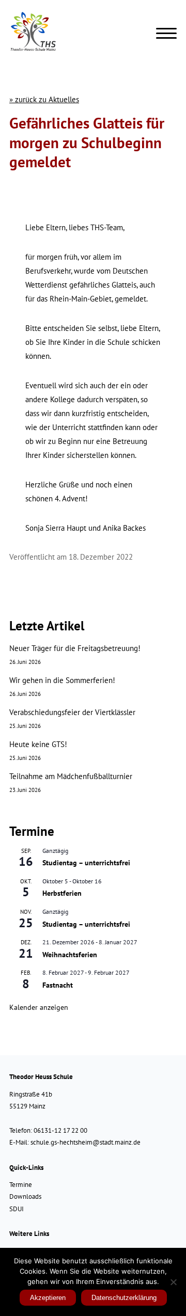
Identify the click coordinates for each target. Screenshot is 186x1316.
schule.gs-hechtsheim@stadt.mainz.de (85, 1142)
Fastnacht (57, 985)
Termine (20, 1184)
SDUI (16, 1208)
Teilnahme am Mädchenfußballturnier (70, 776)
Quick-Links (26, 1167)
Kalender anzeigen (38, 1007)
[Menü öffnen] (166, 33)
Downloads (25, 1196)
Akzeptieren (48, 1298)
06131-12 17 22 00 (60, 1130)
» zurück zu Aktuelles (44, 99)
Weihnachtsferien (69, 954)
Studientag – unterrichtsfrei (86, 862)
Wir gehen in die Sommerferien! (62, 680)
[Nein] (173, 1282)
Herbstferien (62, 893)
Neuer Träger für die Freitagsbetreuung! (75, 648)
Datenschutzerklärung (124, 1298)
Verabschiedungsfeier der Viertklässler (72, 712)
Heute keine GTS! (38, 744)
